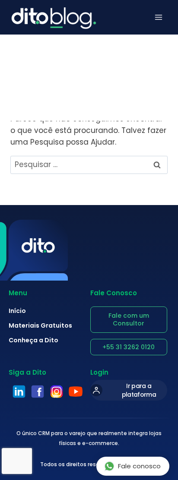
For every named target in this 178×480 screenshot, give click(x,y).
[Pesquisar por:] (89, 164)
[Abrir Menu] (158, 17)
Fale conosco (139, 466)
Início (17, 310)
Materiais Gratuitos (40, 325)
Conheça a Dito (33, 340)
